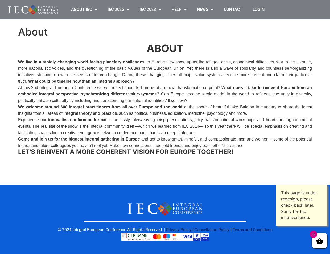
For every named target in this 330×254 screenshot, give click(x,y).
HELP (176, 9)
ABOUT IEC (81, 9)
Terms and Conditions (253, 229)
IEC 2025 (116, 9)
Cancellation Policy (212, 229)
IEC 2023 (147, 9)
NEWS (202, 9)
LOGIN (259, 9)
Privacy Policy (179, 229)
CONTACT (233, 9)
